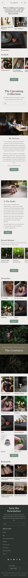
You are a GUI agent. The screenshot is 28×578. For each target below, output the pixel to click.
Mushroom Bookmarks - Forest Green (7, 496)
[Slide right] (16, 75)
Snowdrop (15, 260)
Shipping (5, 541)
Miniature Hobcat (19, 393)
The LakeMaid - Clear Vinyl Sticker (18, 71)
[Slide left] (11, 75)
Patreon (8, 232)
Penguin (3, 451)
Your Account (6, 544)
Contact (4, 553)
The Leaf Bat (4, 298)
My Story (14, 169)
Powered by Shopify (16, 572)
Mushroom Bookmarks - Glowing (20, 479)
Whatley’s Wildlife (8, 572)
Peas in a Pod (17, 451)
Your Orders (6, 547)
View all (14, 79)
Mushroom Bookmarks (20, 495)
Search (4, 532)
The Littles (18, 29)
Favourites (5, 50)
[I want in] (23, 103)
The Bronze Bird (5, 70)
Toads (15, 317)
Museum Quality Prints (7, 28)
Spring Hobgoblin (19, 432)
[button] (2, 2)
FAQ (4, 535)
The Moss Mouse (18, 298)
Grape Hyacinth (5, 260)
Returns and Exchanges (8, 538)
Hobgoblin (4, 317)
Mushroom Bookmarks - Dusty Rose (7, 479)
